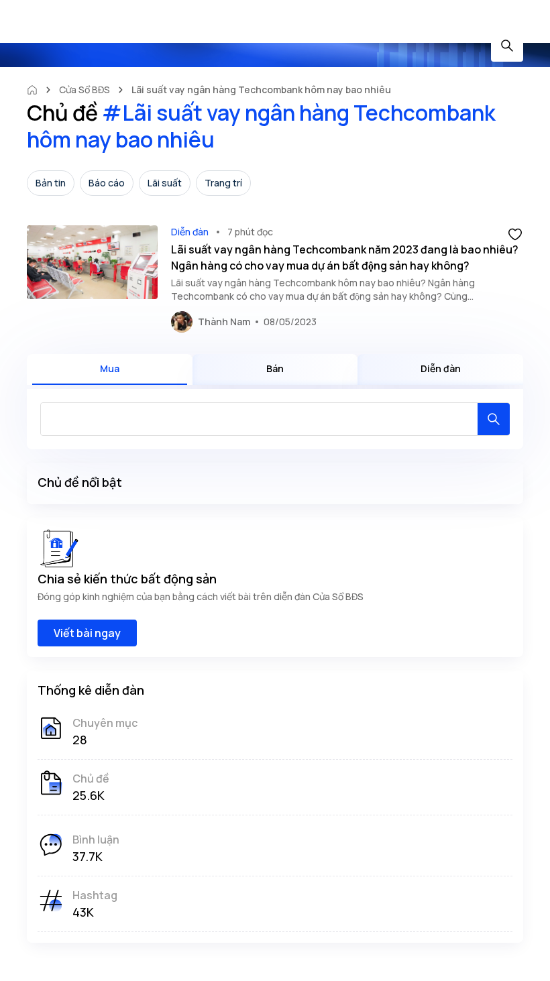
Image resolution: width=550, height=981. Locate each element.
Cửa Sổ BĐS (84, 89)
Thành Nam (224, 321)
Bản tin (51, 182)
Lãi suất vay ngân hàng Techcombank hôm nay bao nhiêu (261, 89)
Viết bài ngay (87, 633)
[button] (515, 233)
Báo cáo (107, 182)
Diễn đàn (190, 231)
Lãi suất (165, 182)
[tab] (109, 369)
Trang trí (223, 182)
